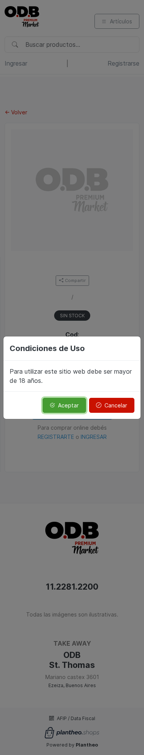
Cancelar (115, 405)
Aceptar (68, 405)
